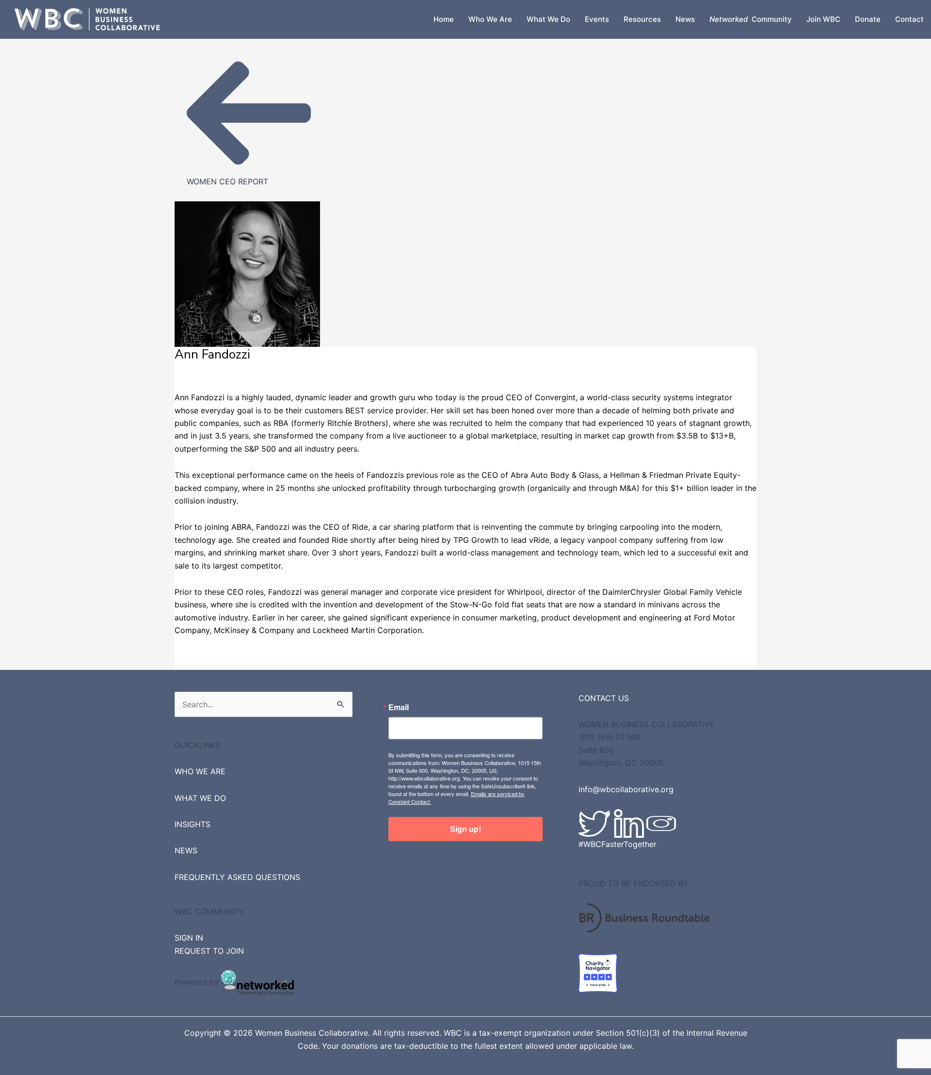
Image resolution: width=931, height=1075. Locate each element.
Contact (909, 19)
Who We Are (490, 19)
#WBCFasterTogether (617, 844)
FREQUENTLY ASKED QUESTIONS (237, 877)
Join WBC (823, 19)
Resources (642, 19)
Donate (868, 19)
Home (443, 19)
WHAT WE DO (200, 798)
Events (597, 19)
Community (750, 19)
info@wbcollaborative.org (626, 789)
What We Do (548, 19)
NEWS (186, 850)
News (685, 19)
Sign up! (465, 828)
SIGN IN (189, 938)
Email (398, 707)
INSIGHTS (192, 824)
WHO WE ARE (200, 771)
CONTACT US (603, 698)
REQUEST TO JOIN (209, 951)
